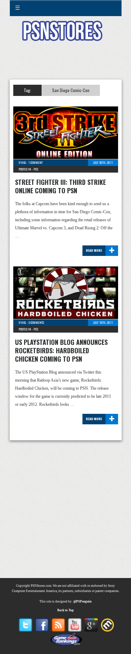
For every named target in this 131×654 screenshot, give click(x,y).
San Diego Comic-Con (70, 90)
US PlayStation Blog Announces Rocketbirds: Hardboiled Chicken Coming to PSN (61, 350)
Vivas (22, 162)
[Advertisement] (66, 64)
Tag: (27, 90)
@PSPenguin (82, 601)
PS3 (36, 169)
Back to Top (65, 610)
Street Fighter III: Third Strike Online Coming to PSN (60, 186)
